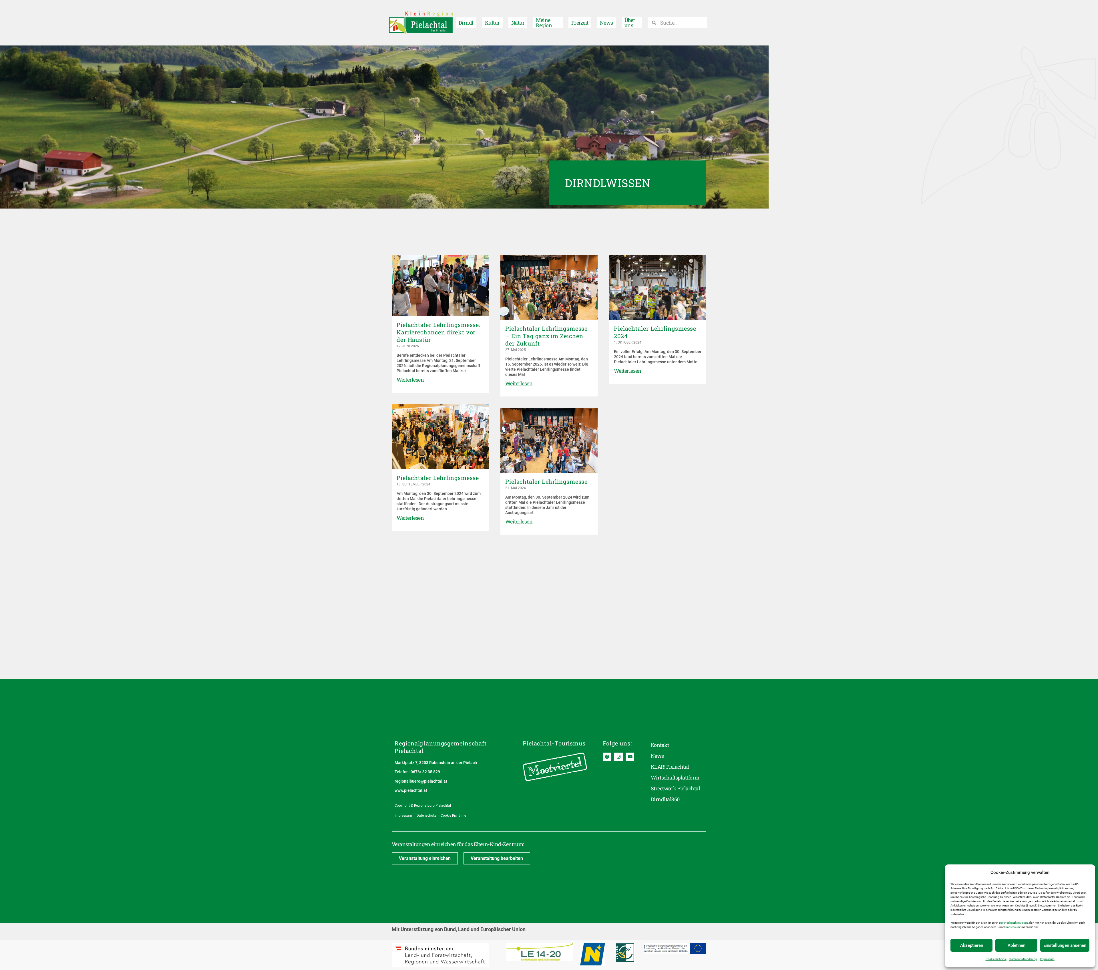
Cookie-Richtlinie (996, 959)
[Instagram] (618, 757)
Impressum (1012, 927)
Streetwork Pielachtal (675, 788)
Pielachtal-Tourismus (554, 743)
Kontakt (660, 744)
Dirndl (466, 22)
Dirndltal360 (665, 799)
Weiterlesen (410, 379)
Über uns (629, 22)
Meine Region (544, 22)
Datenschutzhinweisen (1013, 922)
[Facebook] (607, 757)
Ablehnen (1016, 945)
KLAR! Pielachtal (670, 766)
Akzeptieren (971, 945)
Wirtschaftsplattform (675, 777)
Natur (517, 22)
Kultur (492, 22)
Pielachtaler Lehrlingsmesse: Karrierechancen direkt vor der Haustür (438, 332)
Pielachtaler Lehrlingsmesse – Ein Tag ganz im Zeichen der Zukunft (546, 336)
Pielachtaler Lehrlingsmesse (438, 477)
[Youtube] (630, 757)
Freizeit (579, 22)
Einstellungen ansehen (1064, 945)
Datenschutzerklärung (1023, 959)
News (606, 22)
